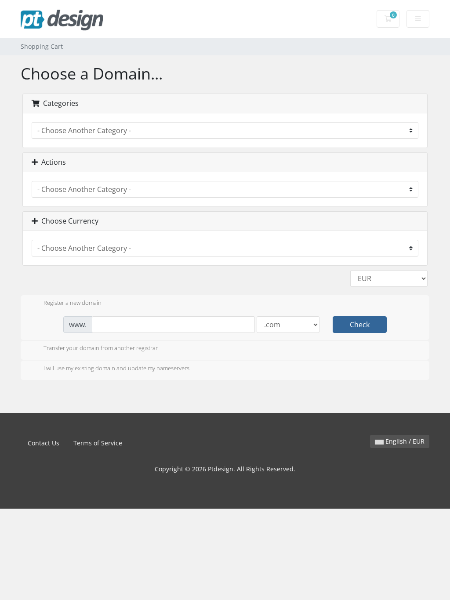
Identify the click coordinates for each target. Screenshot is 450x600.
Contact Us (43, 443)
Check (360, 324)
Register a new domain (73, 303)
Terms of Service (97, 443)
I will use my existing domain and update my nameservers (116, 368)
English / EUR (404, 441)
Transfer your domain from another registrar (101, 348)
